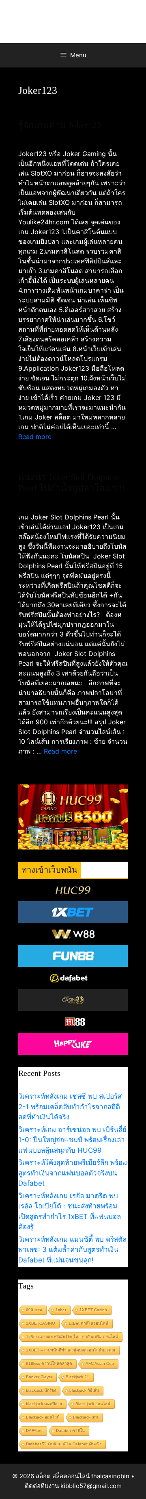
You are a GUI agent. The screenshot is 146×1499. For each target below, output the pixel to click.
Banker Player (39, 1377)
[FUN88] (73, 956)
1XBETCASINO (40, 1323)
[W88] (73, 934)
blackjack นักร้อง (41, 1390)
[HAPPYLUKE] (73, 1044)
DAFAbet (34, 1430)
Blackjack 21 (77, 1377)
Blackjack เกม (85, 1417)
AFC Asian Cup (100, 1363)
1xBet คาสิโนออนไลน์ (88, 1323)
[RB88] (73, 1022)
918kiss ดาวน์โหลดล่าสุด (49, 1363)
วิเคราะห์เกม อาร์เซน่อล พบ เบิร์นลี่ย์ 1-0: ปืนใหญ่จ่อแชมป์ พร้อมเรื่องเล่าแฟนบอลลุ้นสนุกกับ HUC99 (72, 1139)
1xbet (61, 1310)
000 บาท (34, 1310)
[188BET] (73, 1000)
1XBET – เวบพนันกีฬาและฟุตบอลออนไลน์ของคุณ (70, 1350)
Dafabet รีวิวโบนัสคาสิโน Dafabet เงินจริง (63, 1444)
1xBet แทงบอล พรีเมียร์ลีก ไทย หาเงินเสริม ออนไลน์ (72, 1336)
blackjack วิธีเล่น (84, 1390)
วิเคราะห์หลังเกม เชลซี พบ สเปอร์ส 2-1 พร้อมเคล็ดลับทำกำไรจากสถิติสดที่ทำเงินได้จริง (70, 1106)
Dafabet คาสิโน (70, 1430)
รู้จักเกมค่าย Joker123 (59, 125)
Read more (35, 436)
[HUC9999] (73, 890)
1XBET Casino (93, 1310)
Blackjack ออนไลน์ (43, 1417)
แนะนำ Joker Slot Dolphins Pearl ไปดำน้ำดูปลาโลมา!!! (71, 482)
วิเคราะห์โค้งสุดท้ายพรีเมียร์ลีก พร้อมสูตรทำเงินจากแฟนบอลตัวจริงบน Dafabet (72, 1172)
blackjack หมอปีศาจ (44, 1403)
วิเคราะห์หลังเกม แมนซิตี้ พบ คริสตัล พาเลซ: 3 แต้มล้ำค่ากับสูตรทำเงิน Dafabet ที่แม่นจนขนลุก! (72, 1249)
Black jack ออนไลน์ (92, 1403)
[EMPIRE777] (73, 978)
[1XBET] (73, 912)
